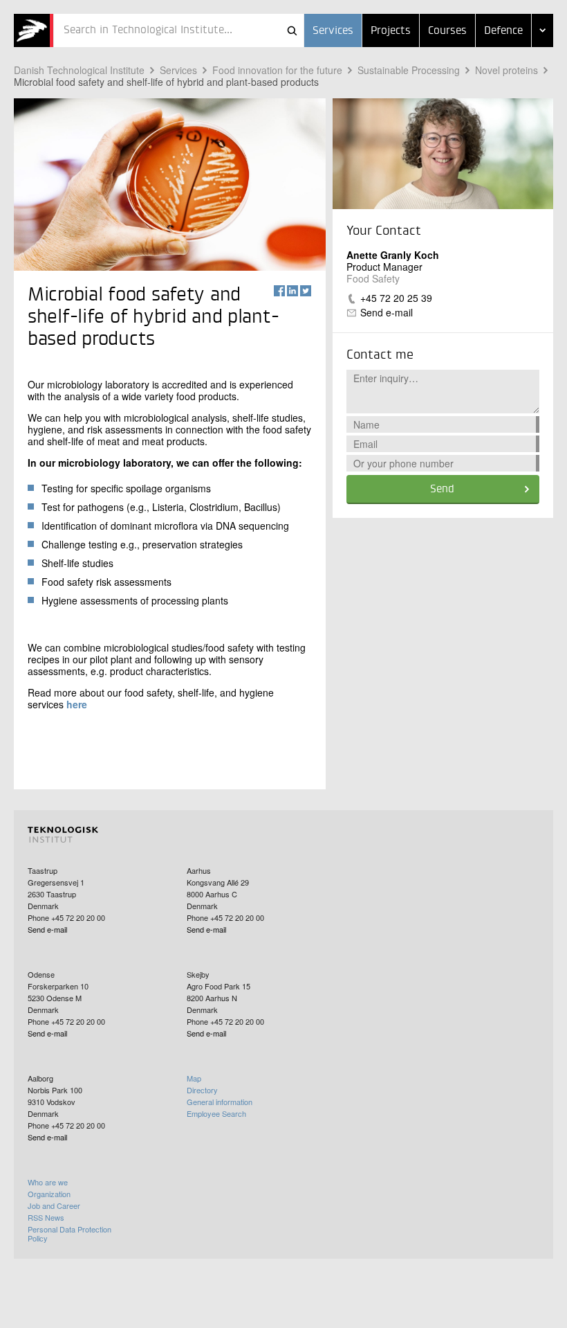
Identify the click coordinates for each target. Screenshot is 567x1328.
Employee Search (216, 1113)
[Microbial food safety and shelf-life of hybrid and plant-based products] (33, 30)
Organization (49, 1193)
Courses (447, 31)
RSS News (46, 1217)
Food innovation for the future (277, 70)
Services (333, 31)
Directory (202, 1089)
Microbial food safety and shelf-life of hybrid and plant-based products (166, 82)
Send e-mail (386, 312)
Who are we (48, 1181)
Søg (292, 30)
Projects (391, 31)
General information (219, 1101)
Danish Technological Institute (79, 70)
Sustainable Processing (408, 70)
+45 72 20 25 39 (396, 298)
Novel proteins (506, 70)
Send (442, 489)
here (76, 704)
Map (194, 1078)
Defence (503, 31)
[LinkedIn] (292, 290)
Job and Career (54, 1205)
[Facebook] (279, 290)
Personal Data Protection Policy (69, 1233)
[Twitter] (305, 290)
